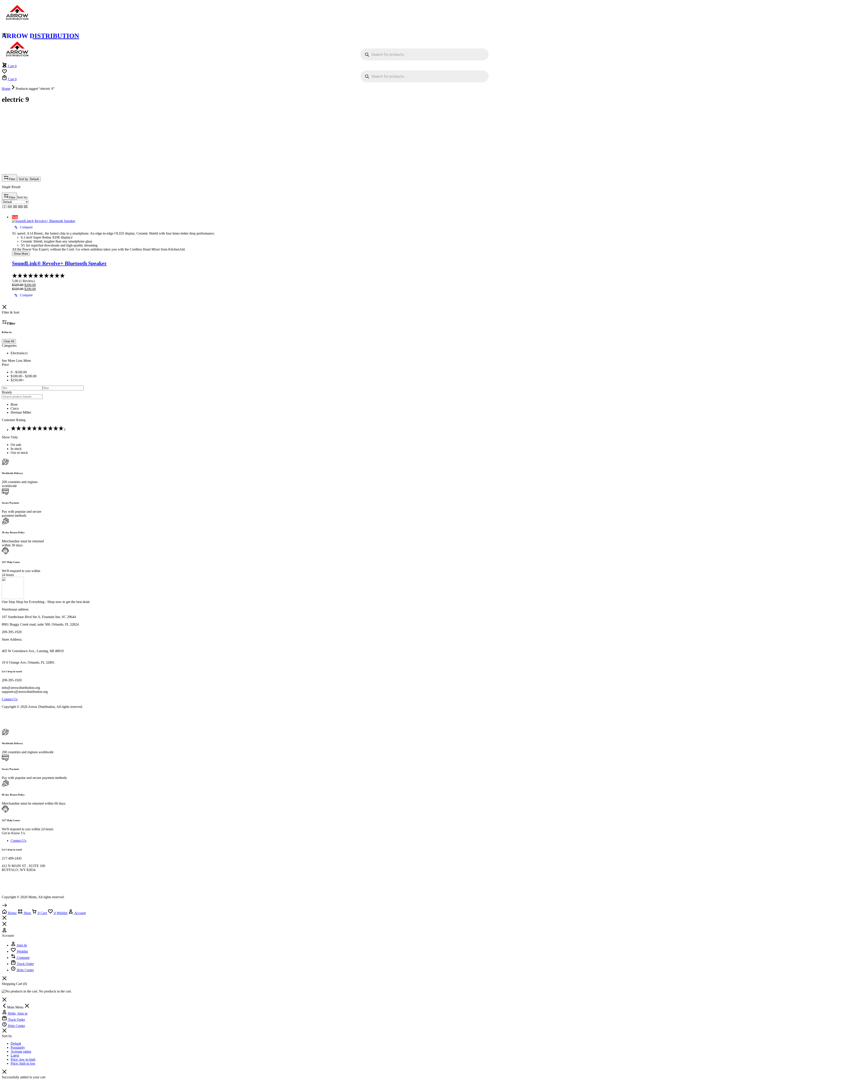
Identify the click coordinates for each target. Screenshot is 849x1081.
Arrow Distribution (40, 35)
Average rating (21, 1051)
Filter (12, 179)
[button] (23, 227)
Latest (15, 1055)
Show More (21, 253)
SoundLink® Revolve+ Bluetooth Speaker (59, 263)
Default (16, 1043)
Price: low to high (23, 1059)
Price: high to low (23, 1063)
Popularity (18, 1047)
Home (6, 89)
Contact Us (18, 840)
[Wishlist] (4, 73)
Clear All (9, 341)
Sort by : (29, 179)
